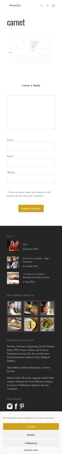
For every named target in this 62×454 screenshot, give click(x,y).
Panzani (50, 346)
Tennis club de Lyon (38, 350)
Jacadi (42, 346)
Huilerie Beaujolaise (31, 367)
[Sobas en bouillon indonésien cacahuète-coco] (47, 324)
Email (10, 156)
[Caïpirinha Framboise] (47, 308)
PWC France (20, 350)
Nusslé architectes (16, 357)
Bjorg (9, 350)
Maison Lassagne (43, 381)
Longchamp (32, 346)
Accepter (31, 426)
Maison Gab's (33, 357)
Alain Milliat (13, 367)
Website (11, 172)
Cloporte (35, 385)
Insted (44, 378)
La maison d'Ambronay (18, 385)
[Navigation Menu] (53, 5)
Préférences (31, 443)
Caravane (20, 346)
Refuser (31, 435)
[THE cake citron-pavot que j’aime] (31, 324)
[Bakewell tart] (14, 324)
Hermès (11, 346)
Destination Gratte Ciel (18, 353)
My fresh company (31, 378)
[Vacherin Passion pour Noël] (14, 308)
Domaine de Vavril (24, 381)
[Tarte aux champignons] (31, 308)
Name (10, 140)
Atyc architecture (40, 353)
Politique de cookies (31, 450)
